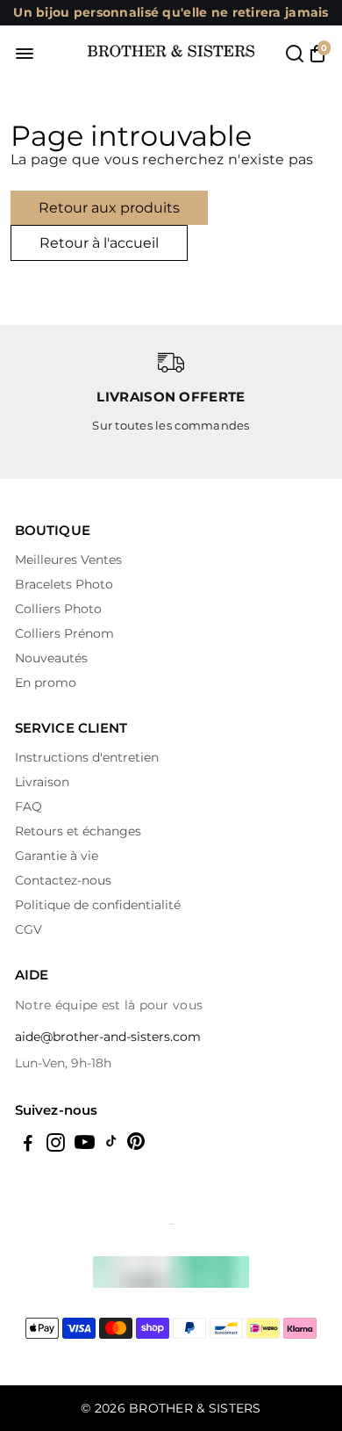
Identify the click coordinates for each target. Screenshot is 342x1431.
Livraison (42, 782)
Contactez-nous (63, 880)
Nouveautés (51, 658)
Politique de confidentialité (98, 905)
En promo (45, 683)
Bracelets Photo (64, 584)
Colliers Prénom (64, 633)
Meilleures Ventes (68, 560)
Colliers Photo (58, 609)
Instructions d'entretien (87, 757)
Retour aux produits (109, 207)
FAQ (28, 806)
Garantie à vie (56, 856)
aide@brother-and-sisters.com (108, 1036)
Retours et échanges (78, 831)
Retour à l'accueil (99, 243)
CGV (28, 929)
